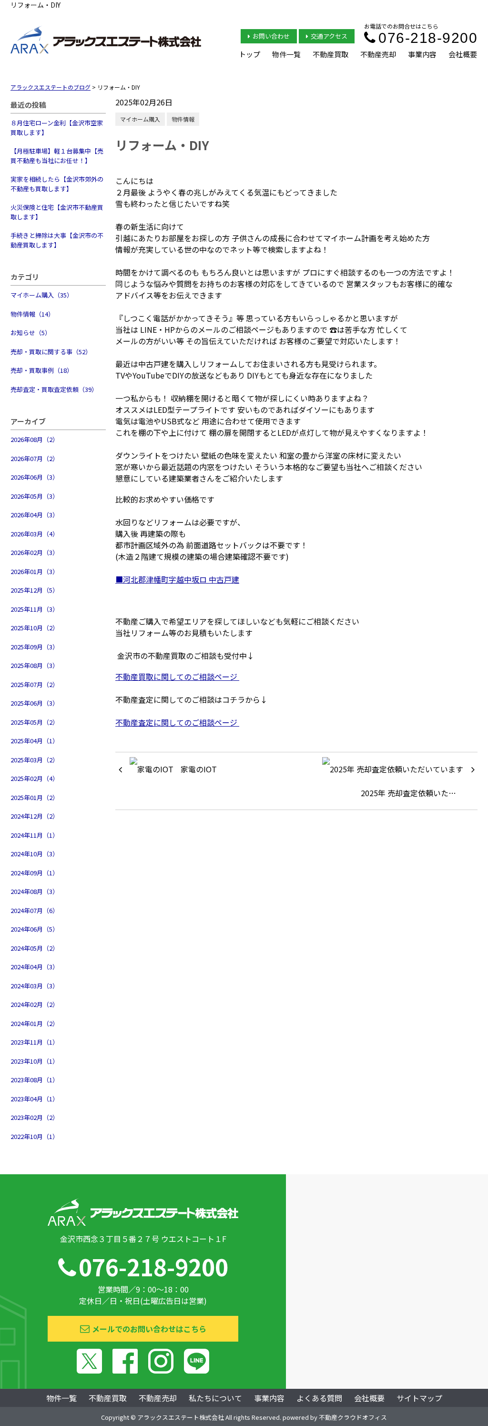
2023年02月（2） (34, 1117)
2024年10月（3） (34, 853)
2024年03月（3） (34, 985)
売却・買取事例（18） (41, 370)
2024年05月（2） (34, 948)
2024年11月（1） (34, 835)
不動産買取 (330, 54)
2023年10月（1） (34, 1061)
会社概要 (462, 54)
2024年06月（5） (34, 929)
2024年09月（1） (34, 872)
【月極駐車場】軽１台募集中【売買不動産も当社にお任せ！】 (56, 155)
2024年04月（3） (34, 966)
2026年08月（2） (34, 439)
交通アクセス (329, 36)
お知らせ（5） (30, 332)
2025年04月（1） (34, 740)
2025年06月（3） (34, 703)
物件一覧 (286, 54)
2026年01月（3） (34, 571)
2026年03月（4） (34, 533)
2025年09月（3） (34, 646)
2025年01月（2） (34, 797)
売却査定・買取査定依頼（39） (54, 389)
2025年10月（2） (34, 627)
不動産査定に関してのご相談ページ (177, 722)
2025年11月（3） (34, 609)
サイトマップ (419, 1398)
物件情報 (183, 119)
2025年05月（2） (34, 722)
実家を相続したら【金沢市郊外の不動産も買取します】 (56, 183)
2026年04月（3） (34, 514)
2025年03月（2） (34, 759)
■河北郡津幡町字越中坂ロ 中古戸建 (177, 579)
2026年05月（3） (34, 496)
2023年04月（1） (34, 1098)
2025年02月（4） (34, 778)
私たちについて (215, 1398)
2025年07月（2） (34, 684)
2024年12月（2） (34, 816)
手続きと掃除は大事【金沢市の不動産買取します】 (56, 240)
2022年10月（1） (34, 1136)
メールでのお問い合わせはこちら (149, 1328)
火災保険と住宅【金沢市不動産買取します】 (56, 212)
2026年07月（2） (34, 458)
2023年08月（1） (34, 1079)
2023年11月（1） (34, 1041)
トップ (249, 54)
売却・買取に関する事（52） (51, 351)
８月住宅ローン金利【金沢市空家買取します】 (56, 127)
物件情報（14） (32, 313)
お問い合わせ (271, 36)
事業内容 (422, 54)
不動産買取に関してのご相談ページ (177, 676)
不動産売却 (378, 54)
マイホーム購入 (140, 119)
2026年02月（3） (34, 552)
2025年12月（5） (34, 590)
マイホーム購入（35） (41, 294)
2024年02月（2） (34, 1004)
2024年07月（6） (34, 910)
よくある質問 (319, 1398)
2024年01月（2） (34, 1023)
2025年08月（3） (34, 665)
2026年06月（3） (34, 477)
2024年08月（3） (34, 891)
